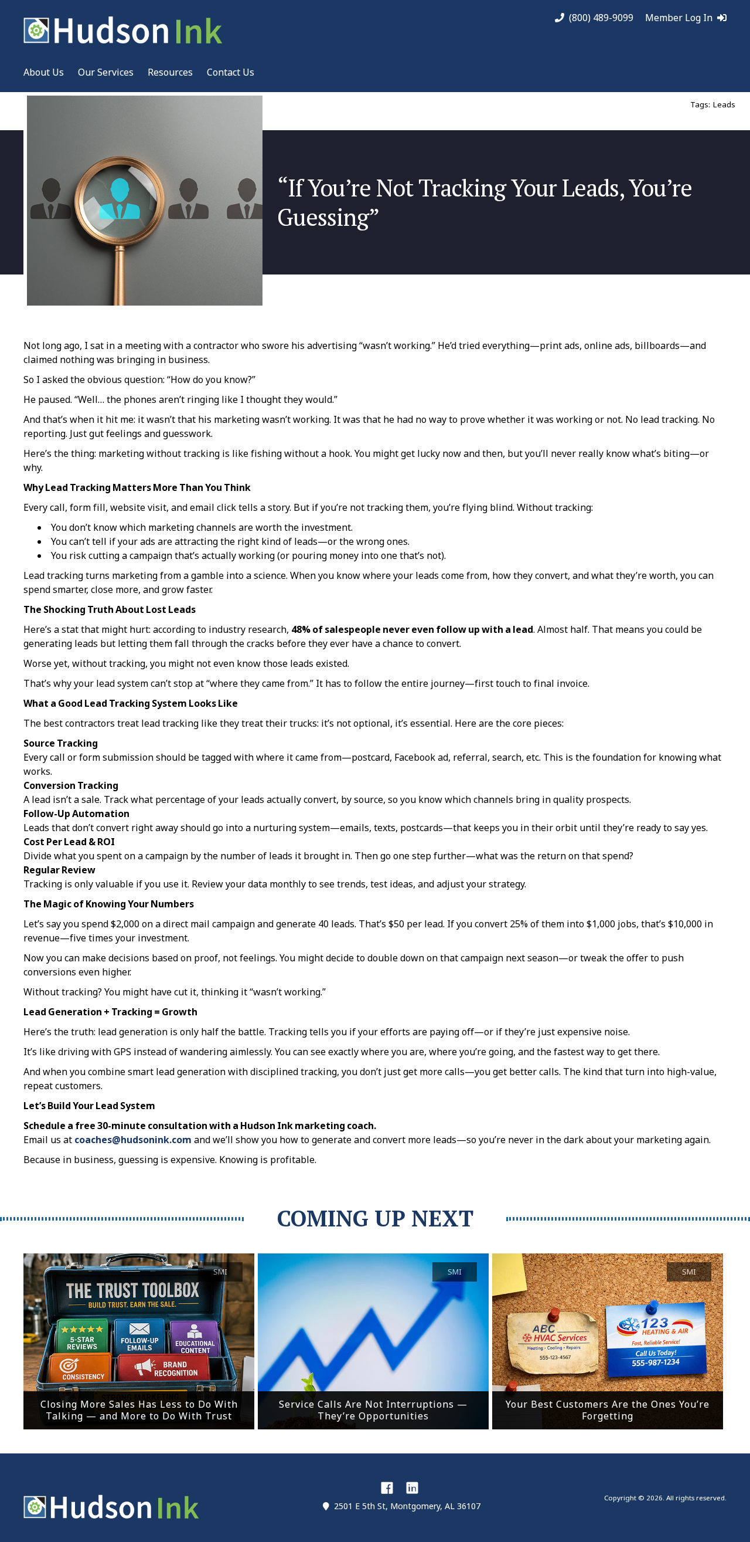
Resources (170, 72)
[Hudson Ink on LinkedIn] (412, 1487)
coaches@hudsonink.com (133, 1139)
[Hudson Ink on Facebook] (387, 1487)
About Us (43, 72)
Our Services (106, 72)
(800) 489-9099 (601, 18)
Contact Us (230, 72)
